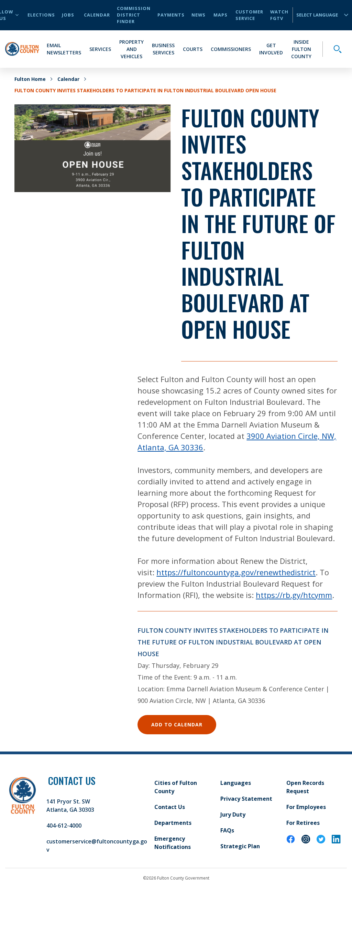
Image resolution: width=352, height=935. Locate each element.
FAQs (227, 830)
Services (100, 49)
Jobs (68, 15)
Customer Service (249, 15)
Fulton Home (30, 79)
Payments (171, 15)
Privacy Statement (246, 798)
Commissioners (231, 49)
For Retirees (303, 823)
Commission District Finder (134, 14)
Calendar (97, 15)
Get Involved (271, 49)
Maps (220, 15)
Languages (235, 783)
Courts (192, 49)
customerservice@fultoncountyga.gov (96, 845)
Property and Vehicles (131, 49)
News (198, 15)
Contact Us (169, 807)
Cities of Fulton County (175, 787)
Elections (41, 15)
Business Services (163, 49)
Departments (172, 823)
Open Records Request (305, 787)
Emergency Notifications (172, 843)
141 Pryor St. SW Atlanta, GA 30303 (70, 805)
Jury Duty (232, 814)
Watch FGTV (279, 15)
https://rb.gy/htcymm (294, 595)
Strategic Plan (240, 846)
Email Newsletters (64, 49)
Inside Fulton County (301, 49)
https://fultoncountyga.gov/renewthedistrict (236, 572)
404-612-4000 (63, 825)
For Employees (306, 807)
